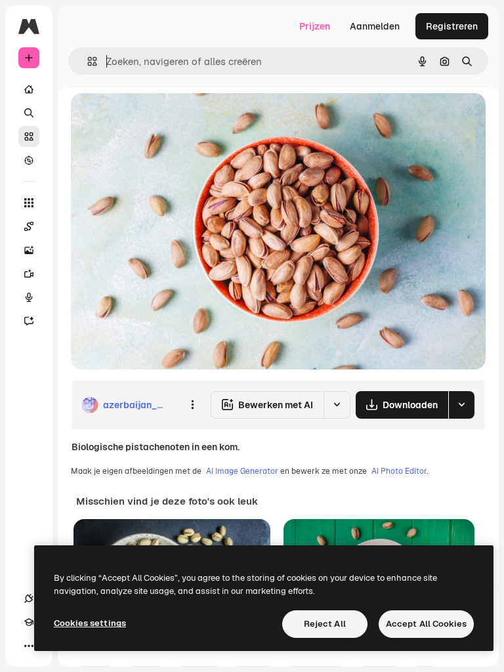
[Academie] (28, 622)
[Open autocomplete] (87, 61)
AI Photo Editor (399, 471)
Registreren (452, 26)
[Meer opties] (192, 405)
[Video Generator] (28, 273)
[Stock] (28, 136)
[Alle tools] (28, 202)
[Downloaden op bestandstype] (461, 405)
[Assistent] (28, 320)
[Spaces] (28, 226)
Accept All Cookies (426, 623)
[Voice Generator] (28, 297)
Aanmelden (375, 26)
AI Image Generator (242, 471)
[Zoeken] (28, 112)
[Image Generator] (28, 250)
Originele (157, 118)
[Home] (28, 89)
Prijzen (314, 26)
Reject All (325, 623)
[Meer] (28, 645)
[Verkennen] (28, 160)
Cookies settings (90, 623)
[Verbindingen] (28, 598)
